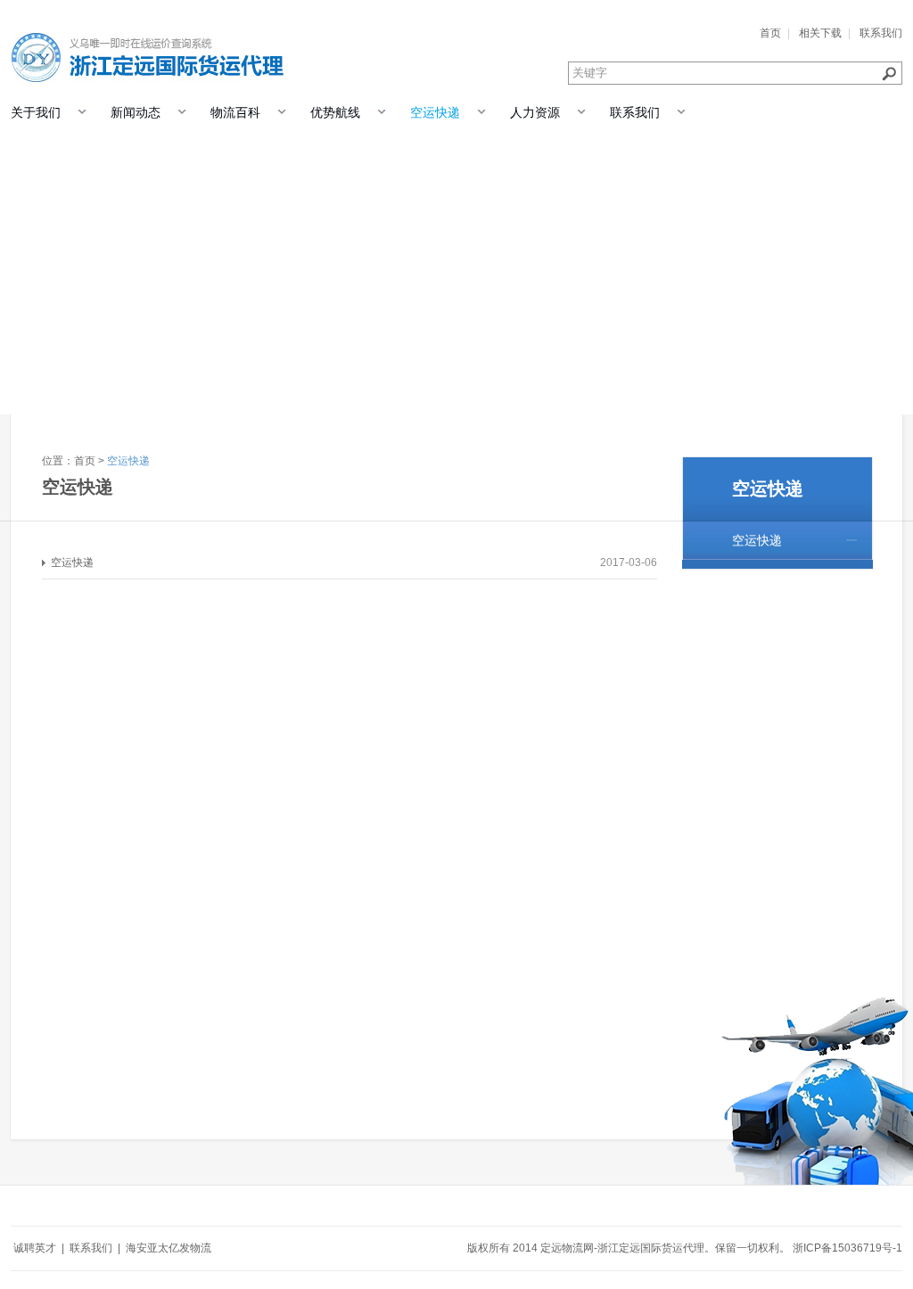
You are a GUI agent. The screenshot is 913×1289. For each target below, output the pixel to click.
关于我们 (36, 112)
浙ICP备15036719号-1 (847, 1248)
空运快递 (435, 112)
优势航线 (335, 112)
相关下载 (820, 33)
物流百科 (235, 112)
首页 (770, 33)
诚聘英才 (34, 1248)
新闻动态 (135, 112)
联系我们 (881, 33)
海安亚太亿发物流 (168, 1248)
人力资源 (535, 112)
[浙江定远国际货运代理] (151, 43)
